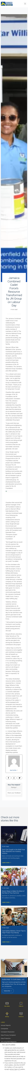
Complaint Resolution (7, 1032)
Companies (4, 1028)
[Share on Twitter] (19, 777)
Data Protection (6, 1038)
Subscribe (7, 991)
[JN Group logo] (7, 4)
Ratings (14, 787)
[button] (25, 3)
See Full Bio (13, 770)
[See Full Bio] (17, 770)
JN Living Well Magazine (8, 1042)
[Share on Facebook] (8, 777)
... (20, 858)
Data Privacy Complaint (8, 1035)
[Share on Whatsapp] (14, 777)
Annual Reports (6, 1025)
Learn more (6, 862)
